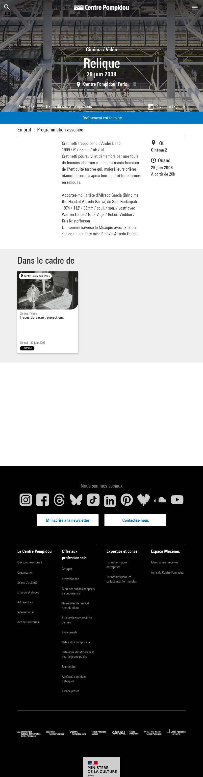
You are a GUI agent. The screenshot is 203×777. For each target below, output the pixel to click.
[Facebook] (42, 501)
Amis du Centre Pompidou (167, 572)
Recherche (69, 667)
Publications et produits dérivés (77, 620)
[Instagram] (25, 501)
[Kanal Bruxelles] (128, 736)
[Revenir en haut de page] (191, 765)
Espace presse (70, 691)
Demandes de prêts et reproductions (75, 605)
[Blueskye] (76, 501)
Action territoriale (28, 622)
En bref (24, 129)
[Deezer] (143, 501)
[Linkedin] (110, 501)
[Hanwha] (176, 736)
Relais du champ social (76, 642)
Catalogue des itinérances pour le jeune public (78, 654)
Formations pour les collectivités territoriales (121, 579)
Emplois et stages (28, 592)
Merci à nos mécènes (164, 562)
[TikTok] (93, 501)
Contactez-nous (135, 520)
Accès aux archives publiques (74, 679)
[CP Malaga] (102, 736)
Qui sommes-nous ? (29, 562)
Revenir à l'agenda (170, 106)
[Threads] (59, 501)
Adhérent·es (25, 602)
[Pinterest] (126, 501)
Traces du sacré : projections (69, 106)
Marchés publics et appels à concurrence (78, 591)
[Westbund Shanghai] (155, 736)
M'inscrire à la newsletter (67, 520)
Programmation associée (60, 129)
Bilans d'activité (27, 582)
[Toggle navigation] (195, 7)
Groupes (67, 569)
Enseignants (69, 632)
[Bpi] (31, 736)
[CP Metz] (81, 736)
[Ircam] (58, 736)
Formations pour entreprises (116, 564)
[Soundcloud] (160, 501)
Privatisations (70, 579)
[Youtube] (177, 501)
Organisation (25, 572)
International (25, 612)
